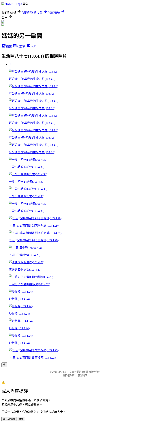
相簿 (9, 46)
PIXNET (62, 371)
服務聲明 (82, 375)
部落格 (21, 46)
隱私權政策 (68, 375)
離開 (21, 419)
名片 (34, 46)
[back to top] (4, 364)
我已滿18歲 (9, 419)
